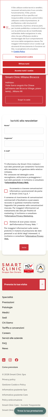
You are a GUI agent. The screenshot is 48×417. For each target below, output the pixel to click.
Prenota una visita (42, 282)
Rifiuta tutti (24, 64)
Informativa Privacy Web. (17, 182)
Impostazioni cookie (24, 57)
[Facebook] (16, 359)
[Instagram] (10, 359)
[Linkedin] (3, 359)
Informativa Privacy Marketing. (19, 216)
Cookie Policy (19, 51)
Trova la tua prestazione (30, 411)
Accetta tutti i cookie (24, 71)
